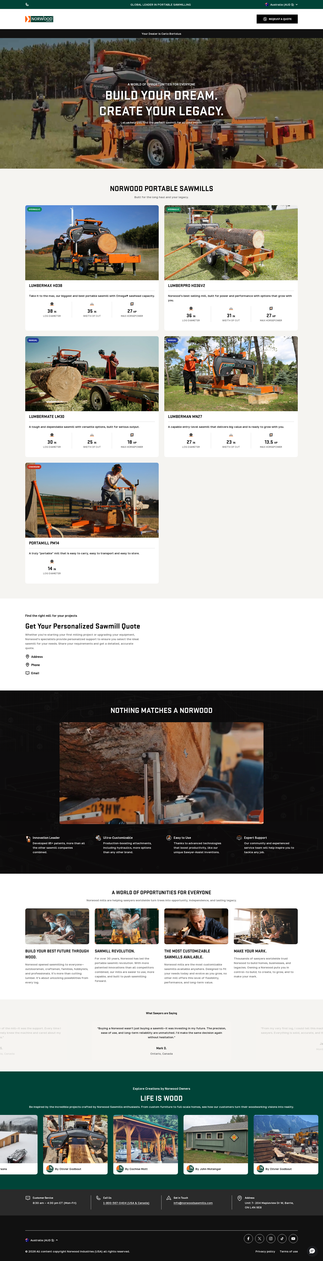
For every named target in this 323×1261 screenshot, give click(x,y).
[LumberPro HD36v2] (231, 242)
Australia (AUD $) (282, 4)
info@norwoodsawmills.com (193, 1202)
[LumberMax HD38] (92, 242)
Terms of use (289, 1251)
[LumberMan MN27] (231, 373)
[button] (312, 1251)
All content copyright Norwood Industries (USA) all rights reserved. (83, 1251)
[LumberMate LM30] (92, 373)
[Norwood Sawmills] (39, 19)
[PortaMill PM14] (92, 500)
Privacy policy (265, 1251)
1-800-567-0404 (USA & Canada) (126, 1202)
